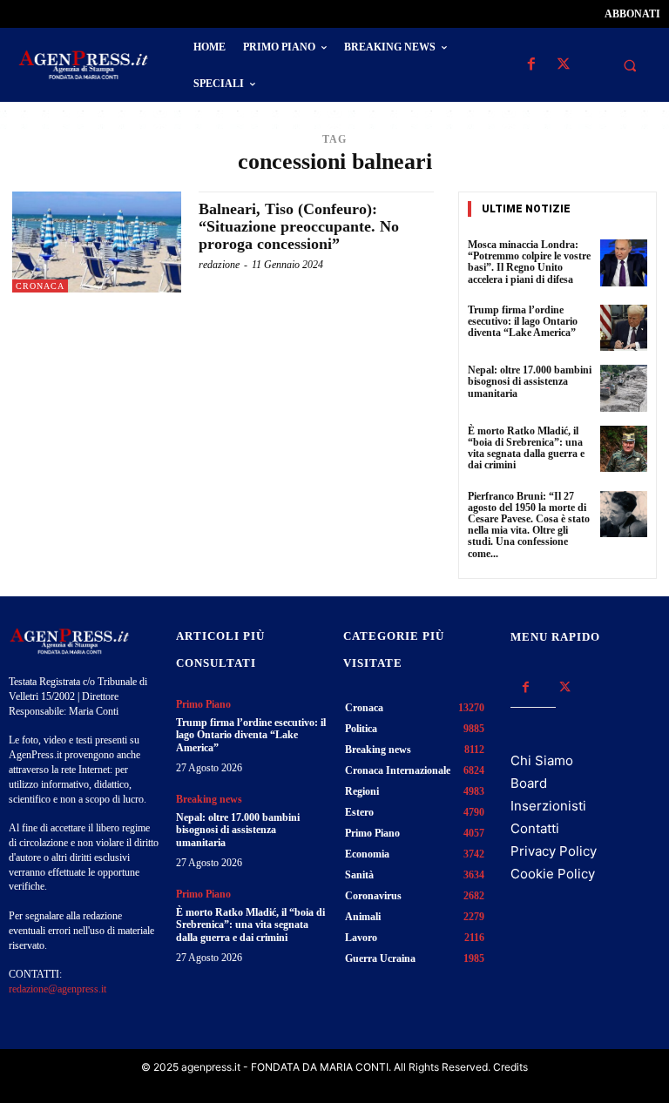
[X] (563, 65)
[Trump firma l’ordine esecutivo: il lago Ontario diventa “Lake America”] (623, 328)
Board (528, 783)
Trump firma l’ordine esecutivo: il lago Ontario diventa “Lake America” (523, 321)
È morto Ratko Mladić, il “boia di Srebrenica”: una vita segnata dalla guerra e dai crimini (526, 448)
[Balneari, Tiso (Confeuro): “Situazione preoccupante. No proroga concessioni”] (96, 242)
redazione (219, 265)
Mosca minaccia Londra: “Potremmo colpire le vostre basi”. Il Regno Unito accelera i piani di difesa (529, 262)
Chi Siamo (541, 760)
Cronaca (40, 286)
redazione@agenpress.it (57, 989)
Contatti (534, 828)
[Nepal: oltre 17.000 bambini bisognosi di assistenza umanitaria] (623, 388)
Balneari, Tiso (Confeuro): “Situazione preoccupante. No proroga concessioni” (299, 226)
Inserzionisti (548, 805)
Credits (510, 1066)
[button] (630, 65)
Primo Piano (203, 704)
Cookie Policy (552, 873)
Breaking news (209, 799)
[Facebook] (531, 65)
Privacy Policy (553, 851)
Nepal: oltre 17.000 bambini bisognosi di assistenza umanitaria (529, 381)
